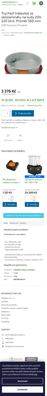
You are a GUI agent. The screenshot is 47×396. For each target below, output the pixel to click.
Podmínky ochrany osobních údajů (14, 308)
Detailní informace (8, 127)
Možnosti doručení (34, 105)
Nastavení (22, 381)
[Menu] (41, 3)
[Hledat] (27, 3)
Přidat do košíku (24, 113)
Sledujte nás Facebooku (14, 346)
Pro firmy (4, 318)
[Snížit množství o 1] (10, 114)
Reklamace (5, 311)
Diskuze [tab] (23, 223)
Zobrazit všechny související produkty (23, 215)
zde (35, 374)
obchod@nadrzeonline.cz (15, 335)
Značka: (9, 35)
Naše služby (6, 315)
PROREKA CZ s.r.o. (8, 298)
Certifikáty (5, 321)
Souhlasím (22, 389)
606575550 (9, 338)
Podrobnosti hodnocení (33, 33)
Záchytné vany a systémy (24, 270)
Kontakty (4, 301)
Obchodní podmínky (9, 305)
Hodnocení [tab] (14, 223)
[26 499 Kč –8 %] (34, 165)
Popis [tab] (6, 223)
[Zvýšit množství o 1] (10, 111)
